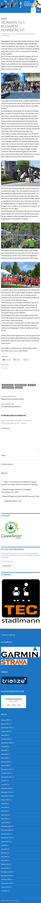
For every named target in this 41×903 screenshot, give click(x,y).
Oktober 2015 (5, 834)
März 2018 (4, 758)
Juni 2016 (4, 807)
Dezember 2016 (6, 788)
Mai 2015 (4, 853)
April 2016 (4, 815)
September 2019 (6, 727)
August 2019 (5, 731)
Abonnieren (7, 566)
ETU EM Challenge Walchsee (11, 405)
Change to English (7, 635)
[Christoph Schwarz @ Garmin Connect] (20, 652)
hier (4, 330)
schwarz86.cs (19, 34)
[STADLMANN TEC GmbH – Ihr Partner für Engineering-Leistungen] (20, 600)
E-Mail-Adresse (7, 464)
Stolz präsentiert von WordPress (10, 900)
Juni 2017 (4, 784)
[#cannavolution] (11, 530)
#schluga (32, 385)
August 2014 (5, 887)
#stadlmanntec (8, 387)
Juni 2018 (4, 746)
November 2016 (6, 792)
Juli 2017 (4, 781)
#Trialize (19, 387)
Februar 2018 (5, 762)
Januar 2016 (5, 822)
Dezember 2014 (6, 872)
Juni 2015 (4, 849)
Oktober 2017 (5, 773)
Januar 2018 (5, 765)
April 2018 (4, 754)
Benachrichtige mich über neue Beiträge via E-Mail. (21, 496)
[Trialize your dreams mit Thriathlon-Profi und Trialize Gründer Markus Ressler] (14, 680)
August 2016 (5, 800)
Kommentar (5, 428)
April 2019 (4, 735)
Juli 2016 (4, 803)
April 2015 (4, 857)
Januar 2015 (5, 868)
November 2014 (6, 876)
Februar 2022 (5, 720)
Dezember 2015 (6, 826)
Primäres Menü (38, 10)
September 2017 (6, 777)
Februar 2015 (5, 864)
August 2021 (5, 724)
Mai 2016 (4, 811)
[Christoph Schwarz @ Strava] (14, 662)
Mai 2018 (4, 750)
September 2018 (6, 743)
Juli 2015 (4, 845)
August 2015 (5, 841)
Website (4, 473)
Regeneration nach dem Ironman (12, 398)
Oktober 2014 (5, 879)
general (4, 19)
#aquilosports (8, 385)
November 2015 (6, 830)
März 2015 (4, 860)
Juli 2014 (4, 891)
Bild (2, 34)
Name (4, 455)
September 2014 (6, 883)
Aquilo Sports (13, 351)
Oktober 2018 (5, 739)
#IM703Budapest (21, 385)
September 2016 (6, 796)
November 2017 (6, 769)
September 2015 (6, 838)
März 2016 (4, 819)
